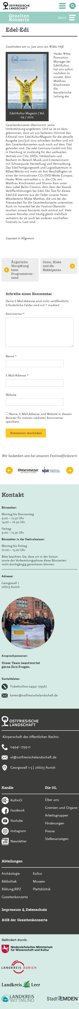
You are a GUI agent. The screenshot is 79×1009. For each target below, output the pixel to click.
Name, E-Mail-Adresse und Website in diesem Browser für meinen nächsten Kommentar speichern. (39, 418)
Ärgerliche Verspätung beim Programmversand (22, 270)
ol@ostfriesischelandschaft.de (33, 757)
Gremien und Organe (61, 808)
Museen (39, 881)
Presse (50, 831)
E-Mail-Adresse (17, 375)
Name (11, 356)
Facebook (17, 810)
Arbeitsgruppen (56, 815)
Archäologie (11, 873)
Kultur (37, 873)
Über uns (52, 800)
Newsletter (18, 841)
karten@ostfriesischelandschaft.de (34, 695)
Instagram (18, 831)
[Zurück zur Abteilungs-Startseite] (24, 17)
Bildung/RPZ (11, 889)
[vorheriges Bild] (9, 470)
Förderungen (54, 823)
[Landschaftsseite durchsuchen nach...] (72, 6)
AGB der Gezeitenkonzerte (24, 920)
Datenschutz (36, 909)
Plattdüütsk (41, 889)
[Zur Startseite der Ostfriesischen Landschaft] (16, 6)
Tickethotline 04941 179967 (28, 686)
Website (11, 395)
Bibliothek (9, 881)
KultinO (16, 800)
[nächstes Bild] (69, 470)
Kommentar (15, 314)
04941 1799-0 (20, 747)
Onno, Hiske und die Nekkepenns (52, 266)
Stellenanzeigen (56, 839)
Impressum (11, 909)
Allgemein (27, 238)
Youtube (16, 821)
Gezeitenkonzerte (15, 897)
